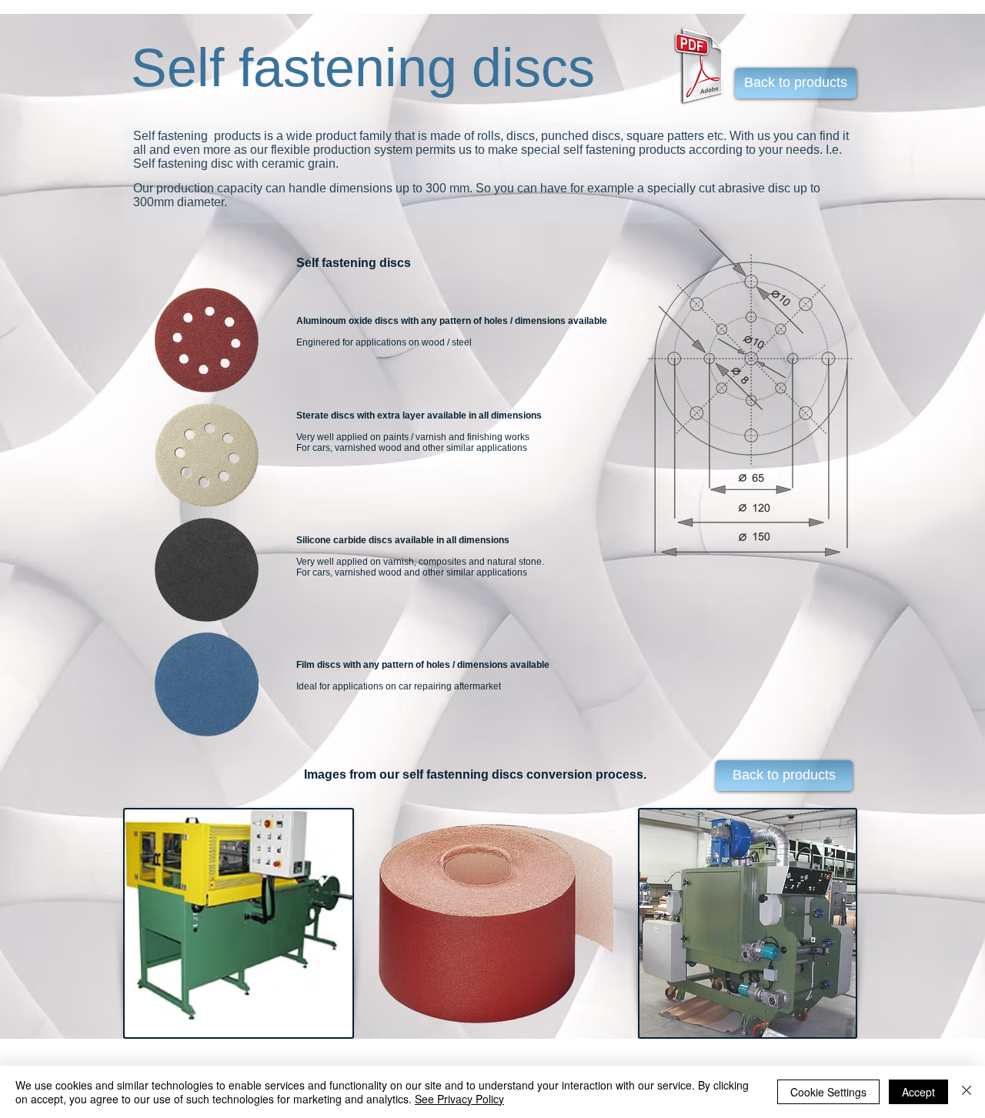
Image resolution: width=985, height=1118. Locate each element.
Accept (918, 1092)
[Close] (966, 1092)
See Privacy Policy (459, 1098)
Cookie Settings (828, 1092)
